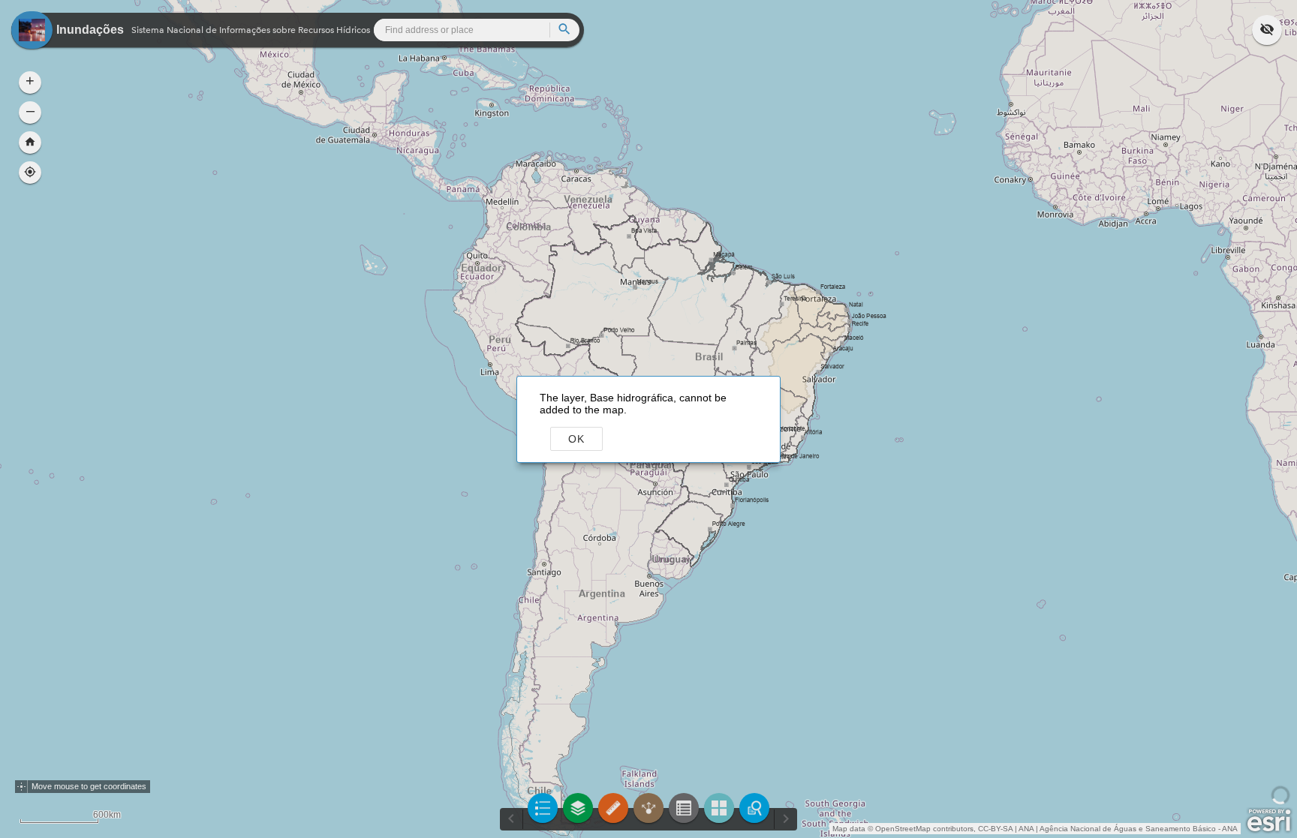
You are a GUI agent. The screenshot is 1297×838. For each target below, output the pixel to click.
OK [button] (576, 439)
